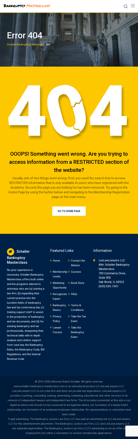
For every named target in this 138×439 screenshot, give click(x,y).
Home (56, 260)
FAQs (74, 294)
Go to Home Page (69, 211)
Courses (76, 271)
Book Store (77, 283)
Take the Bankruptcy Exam (77, 332)
